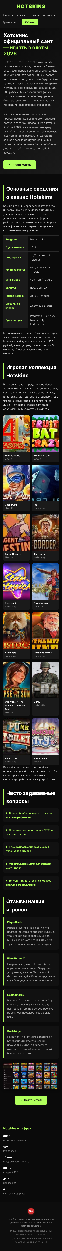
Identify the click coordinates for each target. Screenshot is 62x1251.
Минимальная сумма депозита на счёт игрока (28, 865)
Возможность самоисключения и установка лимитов (28, 849)
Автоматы (49, 15)
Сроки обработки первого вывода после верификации (29, 815)
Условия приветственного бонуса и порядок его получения (29, 882)
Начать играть (33, 1100)
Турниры (20, 15)
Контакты (7, 15)
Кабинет (30, 22)
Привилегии (9, 22)
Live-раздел (34, 15)
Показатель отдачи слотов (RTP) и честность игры (29, 832)
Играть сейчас (22, 164)
